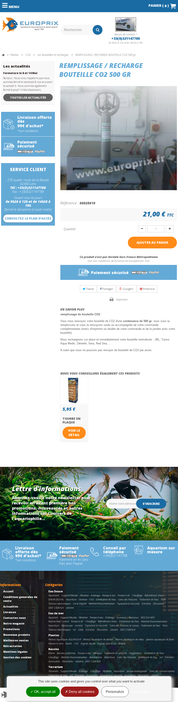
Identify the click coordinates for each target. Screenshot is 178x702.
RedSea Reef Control (58, 621)
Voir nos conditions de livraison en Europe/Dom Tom (118, 261)
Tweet (89, 289)
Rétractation (12, 646)
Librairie (70, 607)
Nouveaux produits (16, 635)
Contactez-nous (14, 618)
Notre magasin (13, 623)
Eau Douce (55, 591)
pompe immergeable (137, 671)
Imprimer (122, 299)
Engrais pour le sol (106, 643)
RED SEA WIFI (148, 617)
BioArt (69, 643)
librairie (121, 643)
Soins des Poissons (127, 599)
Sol (161, 657)
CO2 (91, 599)
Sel (74, 629)
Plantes (53, 635)
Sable (80, 629)
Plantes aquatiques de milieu (129, 639)
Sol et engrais (80, 603)
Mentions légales (15, 652)
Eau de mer (56, 613)
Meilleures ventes (16, 640)
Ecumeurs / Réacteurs (128, 617)
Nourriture (71, 599)
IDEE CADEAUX (56, 607)
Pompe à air (124, 595)
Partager (107, 289)
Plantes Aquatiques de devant (98, 639)
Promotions (11, 629)
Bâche (51, 653)
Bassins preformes (66, 653)
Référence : (69, 203)
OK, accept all (44, 692)
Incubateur (130, 675)
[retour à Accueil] (5, 55)
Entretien (146, 603)
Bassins (53, 649)
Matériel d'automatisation (102, 603)
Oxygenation (135, 653)
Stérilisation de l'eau (106, 599)
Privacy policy (141, 692)
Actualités (10, 606)
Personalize (115, 692)
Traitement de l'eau (148, 599)
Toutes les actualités (28, 97)
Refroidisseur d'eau (154, 595)
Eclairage (95, 595)
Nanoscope (67, 625)
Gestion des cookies (17, 657)
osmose (79, 625)
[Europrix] (30, 24)
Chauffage (137, 595)
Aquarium (53, 617)
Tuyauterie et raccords (128, 603)
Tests (163, 599)
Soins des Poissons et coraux (124, 625)
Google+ (128, 289)
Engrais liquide (88, 643)
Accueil (8, 591)
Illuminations (95, 657)
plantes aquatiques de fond (160, 639)
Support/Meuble (69, 595)
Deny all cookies (81, 692)
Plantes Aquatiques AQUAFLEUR (64, 639)
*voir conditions (27, 131)
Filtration (84, 595)
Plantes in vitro (55, 643)
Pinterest (148, 289)
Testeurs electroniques (59, 603)
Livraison (9, 612)
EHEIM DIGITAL (56, 599)
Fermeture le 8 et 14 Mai (20, 73)
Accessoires (54, 661)
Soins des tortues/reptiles (162, 671)
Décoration (158, 603)
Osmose (83, 599)
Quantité (70, 229)
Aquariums (53, 595)
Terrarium (55, 667)
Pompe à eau (108, 595)
